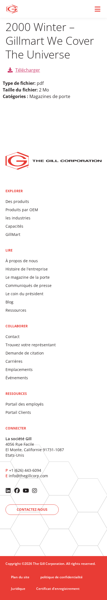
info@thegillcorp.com (28, 475)
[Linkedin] (8, 490)
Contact (12, 336)
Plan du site (20, 577)
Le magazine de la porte (27, 277)
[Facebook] (17, 490)
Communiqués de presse (28, 285)
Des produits (17, 201)
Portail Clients (18, 412)
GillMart (12, 234)
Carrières (13, 361)
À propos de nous (21, 260)
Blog (9, 302)
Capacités (14, 226)
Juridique (18, 588)
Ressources (15, 310)
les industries (17, 218)
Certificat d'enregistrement (58, 588)
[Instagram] (34, 490)
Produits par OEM (21, 209)
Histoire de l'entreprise (26, 269)
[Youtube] (26, 490)
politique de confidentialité (61, 577)
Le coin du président (24, 293)
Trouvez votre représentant (30, 344)
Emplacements (19, 369)
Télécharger (27, 70)
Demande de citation (24, 353)
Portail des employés (24, 404)
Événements (16, 377)
